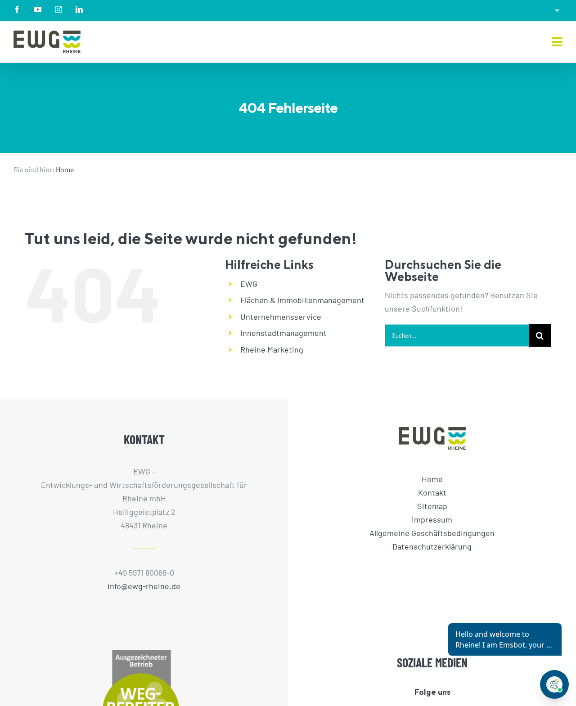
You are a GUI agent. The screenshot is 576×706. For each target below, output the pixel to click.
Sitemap (432, 506)
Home (65, 169)
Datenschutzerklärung (432, 546)
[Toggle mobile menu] (557, 42)
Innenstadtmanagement (283, 333)
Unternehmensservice (280, 317)
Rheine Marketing (271, 349)
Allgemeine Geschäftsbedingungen (432, 533)
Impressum (432, 519)
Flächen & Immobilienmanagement (302, 300)
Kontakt (432, 492)
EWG (248, 284)
